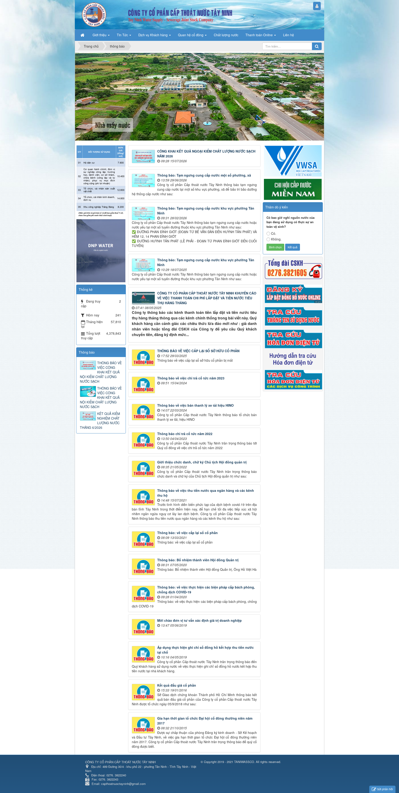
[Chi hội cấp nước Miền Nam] (293, 188)
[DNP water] (100, 250)
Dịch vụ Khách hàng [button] (153, 35)
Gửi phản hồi (385, 789)
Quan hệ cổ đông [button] (191, 35)
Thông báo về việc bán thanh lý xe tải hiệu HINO (195, 405)
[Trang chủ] (83, 34)
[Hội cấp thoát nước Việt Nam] (293, 160)
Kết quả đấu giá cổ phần (176, 685)
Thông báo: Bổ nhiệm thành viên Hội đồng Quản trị (198, 560)
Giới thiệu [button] (100, 35)
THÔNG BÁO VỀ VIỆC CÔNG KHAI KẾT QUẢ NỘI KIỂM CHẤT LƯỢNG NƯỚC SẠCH (101, 372)
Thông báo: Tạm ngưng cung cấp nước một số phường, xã (204, 175)
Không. (276, 239)
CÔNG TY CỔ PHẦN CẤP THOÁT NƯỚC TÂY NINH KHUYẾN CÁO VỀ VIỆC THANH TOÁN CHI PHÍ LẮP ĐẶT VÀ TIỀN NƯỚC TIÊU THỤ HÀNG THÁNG (206, 298)
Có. (273, 233)
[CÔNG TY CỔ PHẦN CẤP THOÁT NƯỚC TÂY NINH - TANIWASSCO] (94, 14)
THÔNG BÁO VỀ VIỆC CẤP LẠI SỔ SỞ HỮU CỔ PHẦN (198, 350)
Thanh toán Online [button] (259, 35)
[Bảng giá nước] (100, 180)
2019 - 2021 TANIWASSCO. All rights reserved (249, 762)
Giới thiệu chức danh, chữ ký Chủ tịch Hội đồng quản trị (202, 462)
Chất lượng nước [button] (226, 35)
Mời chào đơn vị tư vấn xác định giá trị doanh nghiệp (199, 620)
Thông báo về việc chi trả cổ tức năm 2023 (190, 378)
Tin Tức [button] (123, 35)
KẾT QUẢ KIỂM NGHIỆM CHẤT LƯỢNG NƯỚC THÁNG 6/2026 (100, 420)
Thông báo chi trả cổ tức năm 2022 (184, 433)
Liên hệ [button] (288, 35)
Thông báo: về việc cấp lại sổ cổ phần (187, 532)
